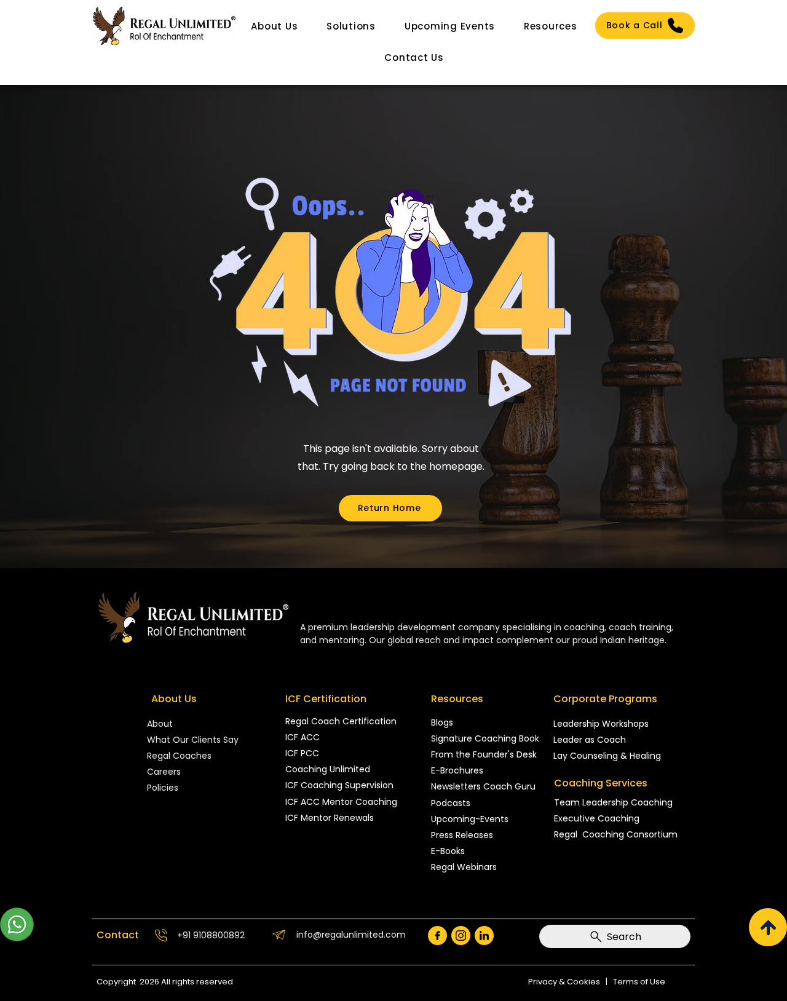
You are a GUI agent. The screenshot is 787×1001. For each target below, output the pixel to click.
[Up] (768, 927)
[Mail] (437, 935)
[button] (274, 26)
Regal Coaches (179, 756)
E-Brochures (457, 770)
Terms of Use (639, 981)
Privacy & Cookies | (570, 981)
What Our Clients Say (193, 740)
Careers (164, 772)
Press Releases (462, 835)
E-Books (448, 851)
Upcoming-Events (469, 819)
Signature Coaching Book (485, 738)
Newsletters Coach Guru (483, 786)
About (161, 724)
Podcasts (450, 803)
